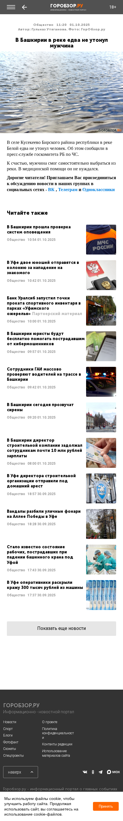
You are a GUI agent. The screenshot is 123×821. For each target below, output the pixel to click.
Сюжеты (9, 749)
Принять (106, 806)
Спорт (8, 729)
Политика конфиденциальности (58, 733)
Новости (9, 722)
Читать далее (61, 240)
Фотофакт (10, 742)
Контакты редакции (57, 744)
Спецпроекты (13, 756)
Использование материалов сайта (56, 753)
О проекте (49, 722)
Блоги (8, 735)
